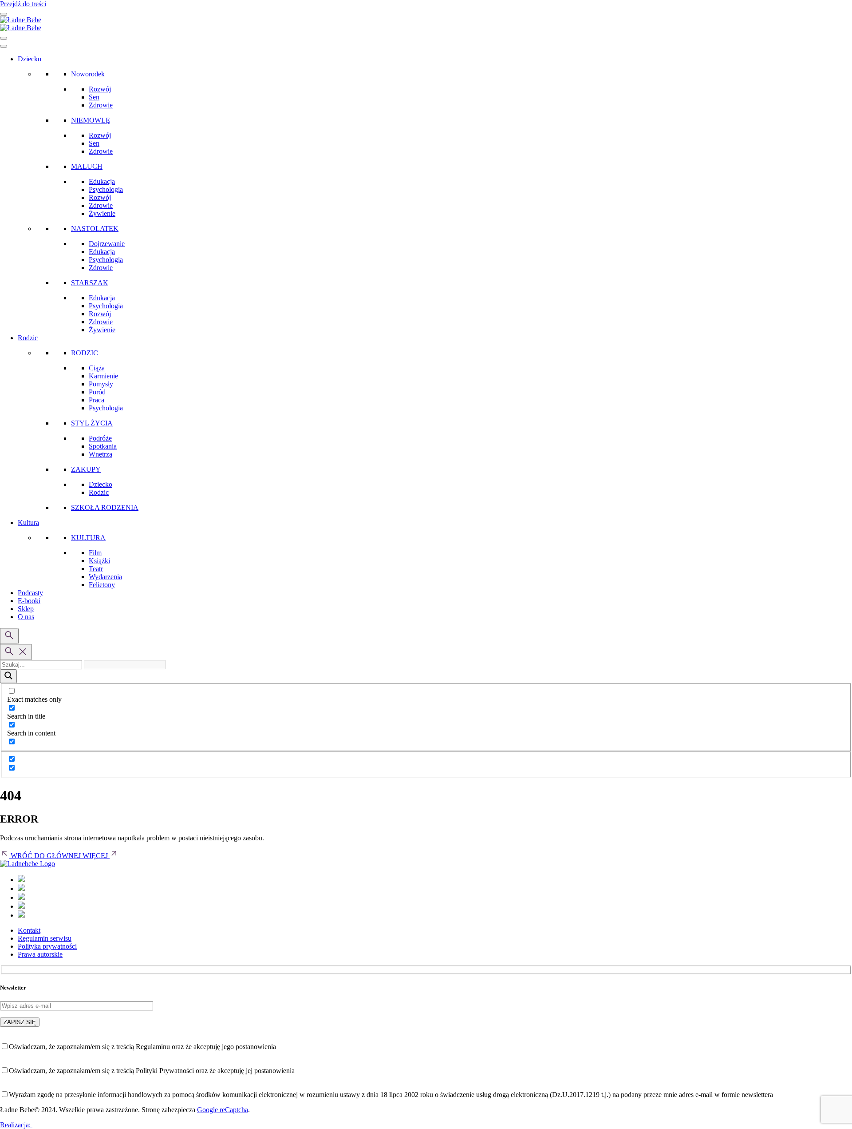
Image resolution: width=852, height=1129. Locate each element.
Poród (97, 392)
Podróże (100, 438)
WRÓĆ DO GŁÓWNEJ (46, 855)
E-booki (29, 600)
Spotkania (103, 446)
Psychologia (106, 189)
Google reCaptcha (222, 1109)
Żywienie (102, 213)
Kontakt (29, 930)
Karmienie (103, 376)
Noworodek (88, 74)
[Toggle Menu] (3, 46)
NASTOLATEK (94, 228)
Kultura (28, 522)
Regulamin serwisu (44, 938)
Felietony (102, 584)
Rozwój (100, 89)
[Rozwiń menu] (3, 14)
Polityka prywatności (47, 946)
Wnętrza (100, 454)
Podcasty (30, 592)
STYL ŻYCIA (92, 423)
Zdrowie (101, 105)
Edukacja (102, 181)
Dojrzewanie (107, 243)
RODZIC (84, 353)
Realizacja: (16, 1125)
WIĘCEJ (96, 855)
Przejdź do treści (23, 4)
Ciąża (97, 368)
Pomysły (101, 384)
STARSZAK (89, 282)
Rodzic (28, 338)
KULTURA (88, 537)
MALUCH (87, 166)
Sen (94, 97)
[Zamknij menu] (3, 38)
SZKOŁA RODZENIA (104, 507)
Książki (99, 560)
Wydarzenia (105, 576)
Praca (96, 400)
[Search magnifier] (8, 676)
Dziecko (29, 59)
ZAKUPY (86, 469)
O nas (26, 616)
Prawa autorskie (40, 954)
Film (95, 553)
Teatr (96, 568)
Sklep (26, 608)
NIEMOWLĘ (90, 120)
